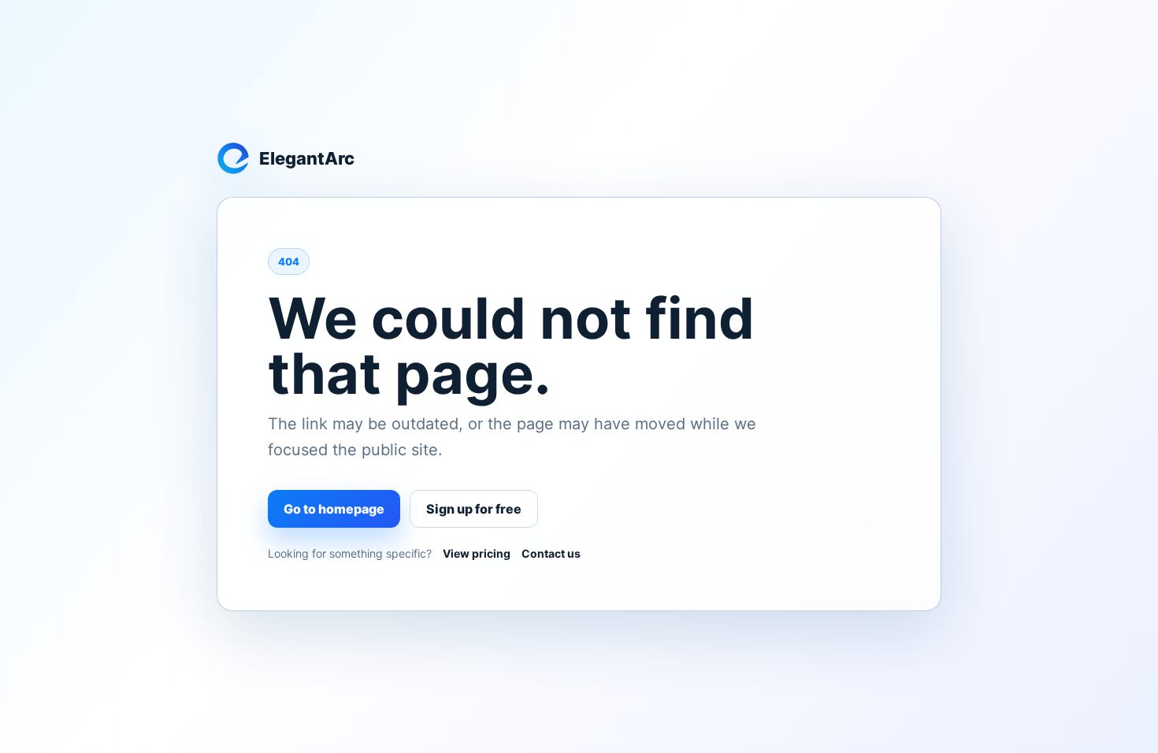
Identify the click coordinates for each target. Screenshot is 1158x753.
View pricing (476, 553)
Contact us (551, 553)
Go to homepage (334, 509)
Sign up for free (473, 509)
